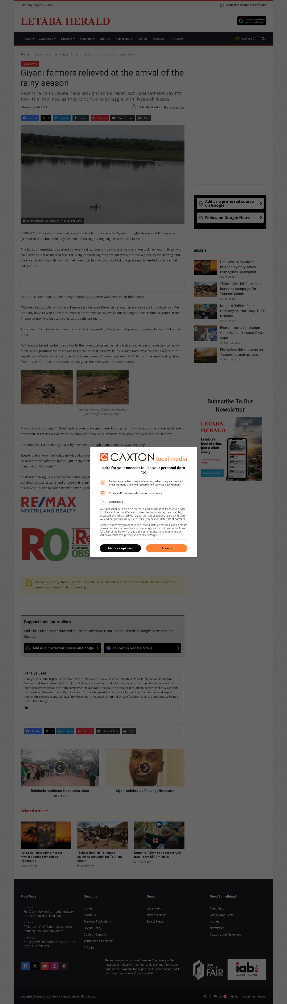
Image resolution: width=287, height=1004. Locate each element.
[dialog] (143, 502)
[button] (143, 502)
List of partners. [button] (176, 519)
